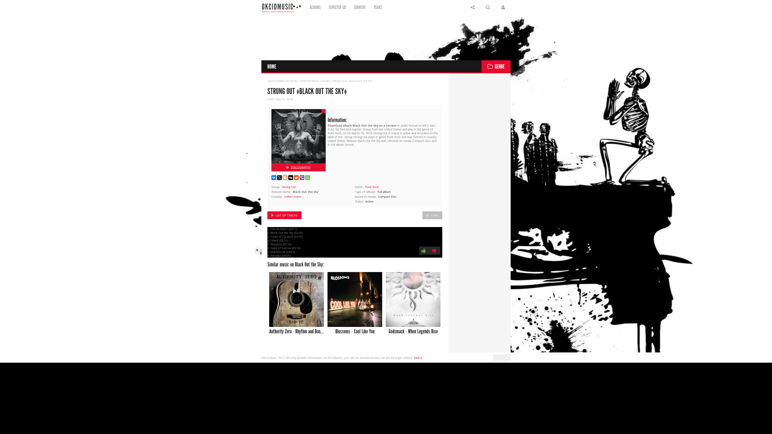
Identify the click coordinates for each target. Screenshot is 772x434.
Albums (315, 7)
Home (271, 66)
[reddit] (296, 177)
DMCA (418, 358)
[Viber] (302, 177)
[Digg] (290, 177)
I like (434, 215)
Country (360, 7)
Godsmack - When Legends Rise (413, 331)
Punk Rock (372, 187)
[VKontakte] (273, 177)
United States (293, 197)
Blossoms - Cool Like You (355, 331)
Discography (301, 167)
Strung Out (289, 187)
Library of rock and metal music (281, 7)
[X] (279, 177)
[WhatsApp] (307, 177)
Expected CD (337, 7)
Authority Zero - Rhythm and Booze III (296, 331)
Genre (500, 66)
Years (378, 7)
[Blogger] (285, 177)
